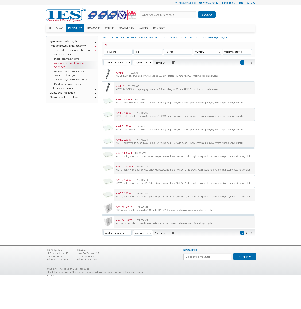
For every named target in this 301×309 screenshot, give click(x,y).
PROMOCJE (93, 28)
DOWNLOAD (126, 28)
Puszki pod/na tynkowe (66, 58)
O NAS (59, 28)
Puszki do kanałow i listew (67, 84)
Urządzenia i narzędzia (62, 92)
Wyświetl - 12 (142, 62)
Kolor (137, 52)
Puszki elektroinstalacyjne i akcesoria (71, 50)
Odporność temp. (233, 52)
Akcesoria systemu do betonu (69, 71)
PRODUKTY (75, 28)
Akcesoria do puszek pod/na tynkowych (69, 65)
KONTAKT (159, 28)
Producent (110, 52)
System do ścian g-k (64, 75)
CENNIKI (109, 28)
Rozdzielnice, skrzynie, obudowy (68, 45)
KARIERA (143, 28)
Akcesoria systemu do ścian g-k (70, 79)
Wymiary (199, 52)
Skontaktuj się (54, 271)
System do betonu (63, 54)
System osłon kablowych (63, 41)
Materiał (169, 52)
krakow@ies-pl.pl (187, 2)
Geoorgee (78, 268)
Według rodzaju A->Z (116, 62)
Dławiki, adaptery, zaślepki (64, 97)
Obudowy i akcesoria (62, 88)
